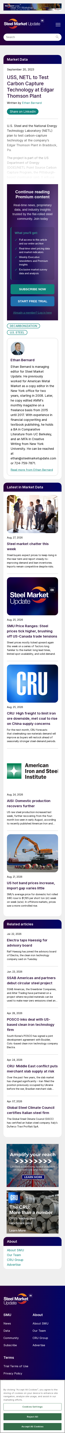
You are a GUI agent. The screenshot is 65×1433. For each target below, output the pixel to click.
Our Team (14, 1255)
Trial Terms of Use (15, 1366)
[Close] (61, 1384)
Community (11, 1338)
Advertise (14, 1264)
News (7, 1323)
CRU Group (15, 1260)
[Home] (29, 23)
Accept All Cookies (32, 1426)
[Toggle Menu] (58, 24)
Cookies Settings (32, 1406)
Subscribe (10, 1345)
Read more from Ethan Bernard (32, 469)
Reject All (32, 1416)
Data (6, 1330)
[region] (32, 1406)
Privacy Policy (12, 1373)
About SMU (15, 1250)
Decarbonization (23, 326)
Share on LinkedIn (23, 111)
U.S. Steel (17, 332)
